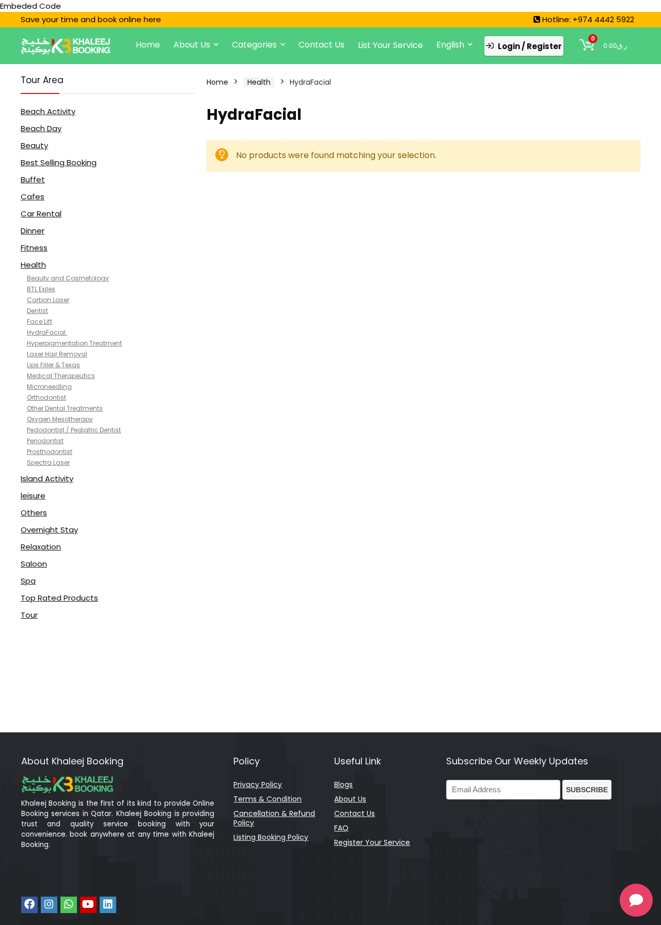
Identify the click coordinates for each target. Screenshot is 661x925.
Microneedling (49, 386)
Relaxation (41, 546)
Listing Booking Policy (270, 837)
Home (148, 45)
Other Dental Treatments (65, 408)
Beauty (34, 145)
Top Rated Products (59, 597)
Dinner (32, 230)
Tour (29, 614)
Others (34, 512)
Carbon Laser (48, 299)
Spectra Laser (48, 462)
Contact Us (321, 45)
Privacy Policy (257, 784)
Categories (254, 45)
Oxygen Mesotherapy (60, 419)
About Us (192, 45)
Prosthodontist (49, 451)
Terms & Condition (267, 799)
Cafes (32, 196)
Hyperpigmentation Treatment (74, 343)
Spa (28, 580)
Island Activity (47, 478)
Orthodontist (46, 397)
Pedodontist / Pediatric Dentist (74, 430)
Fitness (34, 247)
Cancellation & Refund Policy (274, 818)
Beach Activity (48, 111)
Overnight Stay (49, 529)
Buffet (33, 179)
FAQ (341, 828)
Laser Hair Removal (57, 354)
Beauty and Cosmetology (68, 278)
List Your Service (390, 45)
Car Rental (41, 213)
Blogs (343, 784)
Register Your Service (372, 842)
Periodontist (45, 440)
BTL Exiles (41, 289)
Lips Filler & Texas (53, 364)
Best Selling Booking (59, 162)
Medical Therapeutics (61, 375)
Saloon (34, 563)
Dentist (37, 310)
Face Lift (39, 321)
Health (33, 264)
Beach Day (41, 128)
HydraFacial (47, 332)
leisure (33, 495)
